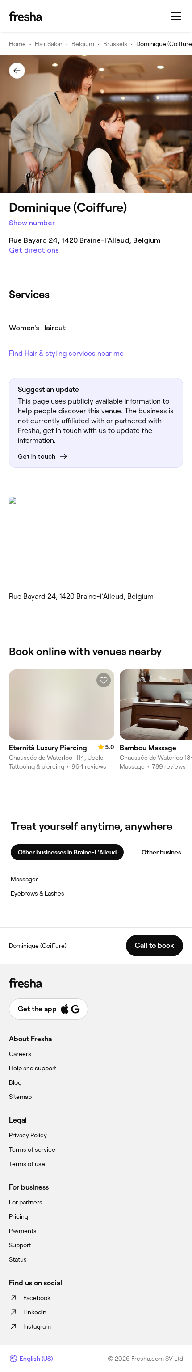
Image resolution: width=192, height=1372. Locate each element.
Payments (23, 1230)
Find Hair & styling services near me (66, 353)
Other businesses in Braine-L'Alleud (67, 852)
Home (17, 43)
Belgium (82, 43)
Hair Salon (49, 43)
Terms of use (27, 1163)
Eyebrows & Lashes (37, 893)
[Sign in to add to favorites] (103, 680)
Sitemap (20, 1096)
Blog (15, 1082)
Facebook (36, 1297)
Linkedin (34, 1312)
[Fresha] (25, 16)
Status (18, 1259)
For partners (25, 1202)
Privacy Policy (28, 1135)
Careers (20, 1053)
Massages (25, 879)
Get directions (34, 250)
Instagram (37, 1326)
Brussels (115, 43)
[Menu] (176, 16)
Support (20, 1245)
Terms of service (32, 1149)
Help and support (32, 1068)
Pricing (18, 1216)
